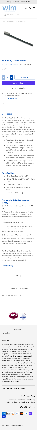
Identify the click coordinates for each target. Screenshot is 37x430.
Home (3, 21)
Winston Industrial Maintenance (14, 425)
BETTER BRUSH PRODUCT (10, 65)
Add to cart (24, 77)
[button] (30, 8)
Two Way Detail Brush (20, 21)
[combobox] (18, 15)
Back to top (17, 329)
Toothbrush (10, 21)
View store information (11, 98)
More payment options (18, 88)
